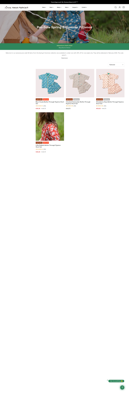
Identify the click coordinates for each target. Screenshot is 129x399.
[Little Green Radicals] (16, 7)
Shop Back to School (64, 47)
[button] (124, 7)
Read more (64, 58)
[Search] (116, 7)
